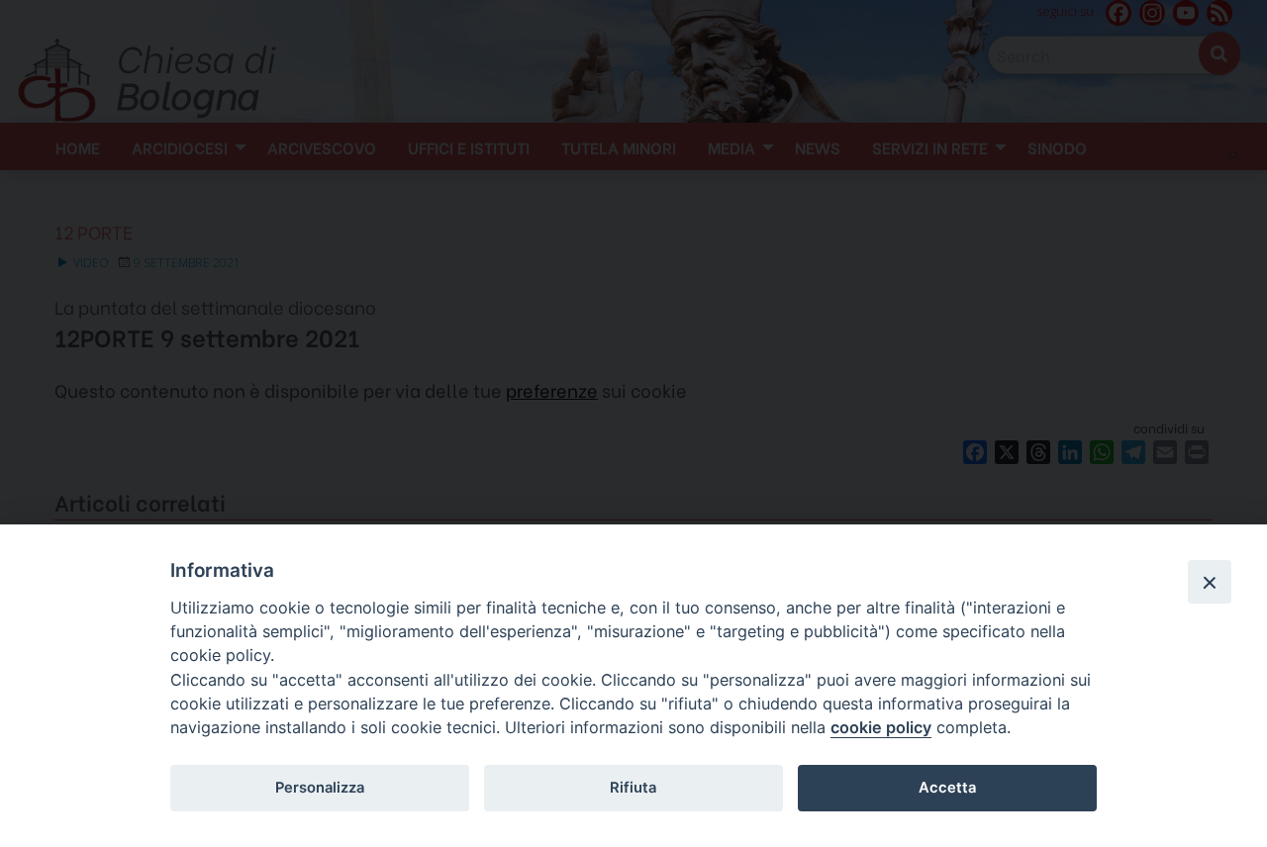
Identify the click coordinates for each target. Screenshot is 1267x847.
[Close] (1209, 582)
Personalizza (319, 788)
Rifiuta (633, 788)
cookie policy (880, 727)
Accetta (947, 788)
